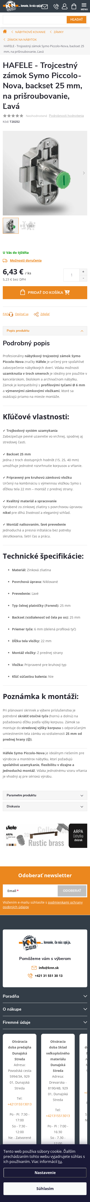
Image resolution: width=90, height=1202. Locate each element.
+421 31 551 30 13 (49, 975)
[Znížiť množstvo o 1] (83, 278)
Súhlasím (45, 1188)
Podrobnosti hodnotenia (66, 116)
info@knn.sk (49, 968)
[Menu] (84, 6)
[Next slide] (83, 173)
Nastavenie (45, 1172)
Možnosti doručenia (26, 260)
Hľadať (76, 20)
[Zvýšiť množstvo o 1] (83, 272)
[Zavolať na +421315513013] (56, 6)
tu (60, 1161)
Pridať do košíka (45, 292)
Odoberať (72, 891)
